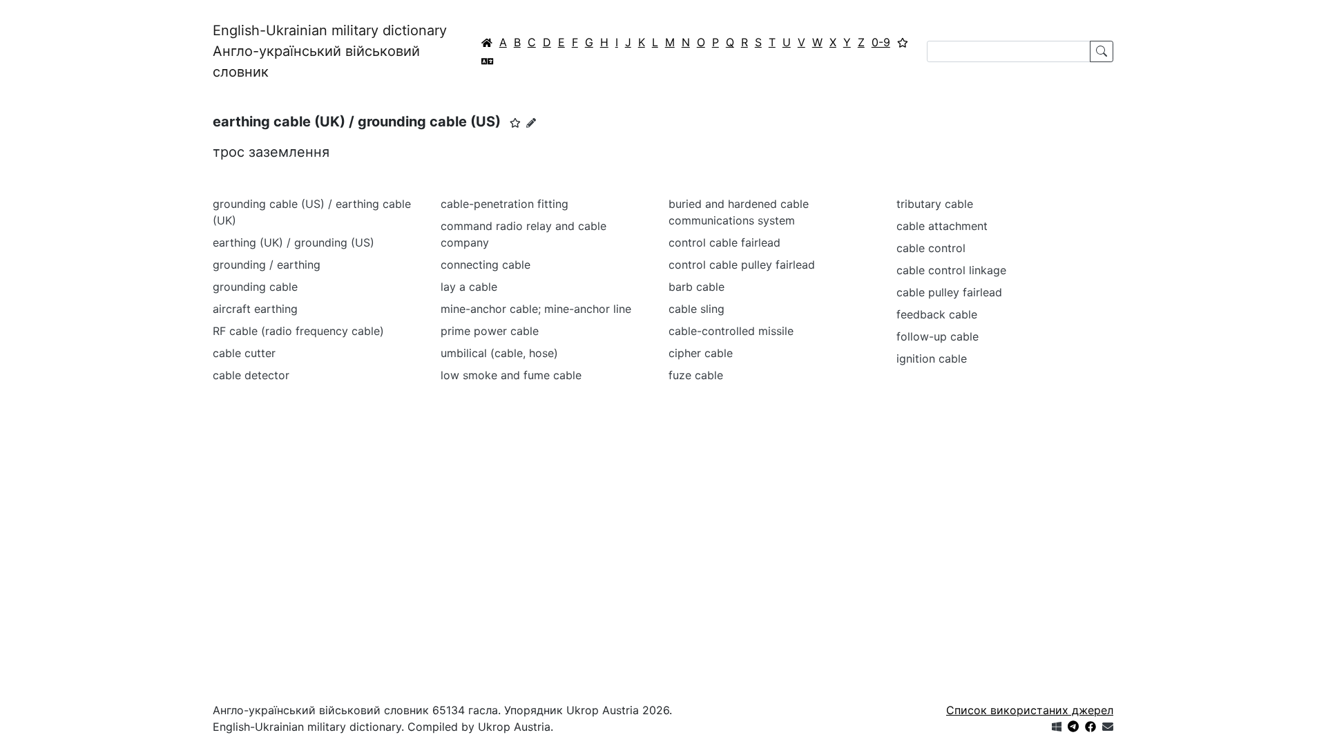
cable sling (696, 309)
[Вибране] (903, 42)
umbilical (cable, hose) (499, 353)
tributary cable (934, 204)
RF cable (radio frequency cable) (298, 331)
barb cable (696, 287)
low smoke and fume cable (511, 375)
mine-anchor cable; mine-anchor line (536, 309)
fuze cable (696, 375)
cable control (930, 248)
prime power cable (490, 331)
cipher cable (701, 353)
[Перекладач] (487, 61)
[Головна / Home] (487, 42)
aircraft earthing (255, 309)
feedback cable (936, 314)
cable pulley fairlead (949, 292)
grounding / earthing (266, 264)
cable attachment (942, 226)
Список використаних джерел (1029, 710)
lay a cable (469, 287)
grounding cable (255, 287)
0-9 (881, 42)
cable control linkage (951, 270)
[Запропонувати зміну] (531, 122)
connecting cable (485, 264)
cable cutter (244, 353)
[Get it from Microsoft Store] (1056, 727)
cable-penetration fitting (504, 204)
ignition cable (931, 358)
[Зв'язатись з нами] (1107, 727)
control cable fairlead (724, 242)
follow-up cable (937, 336)
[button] (515, 123)
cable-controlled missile (731, 331)
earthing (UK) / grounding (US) (293, 242)
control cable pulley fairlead (742, 264)
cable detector (251, 375)
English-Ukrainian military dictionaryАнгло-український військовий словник (330, 51)
